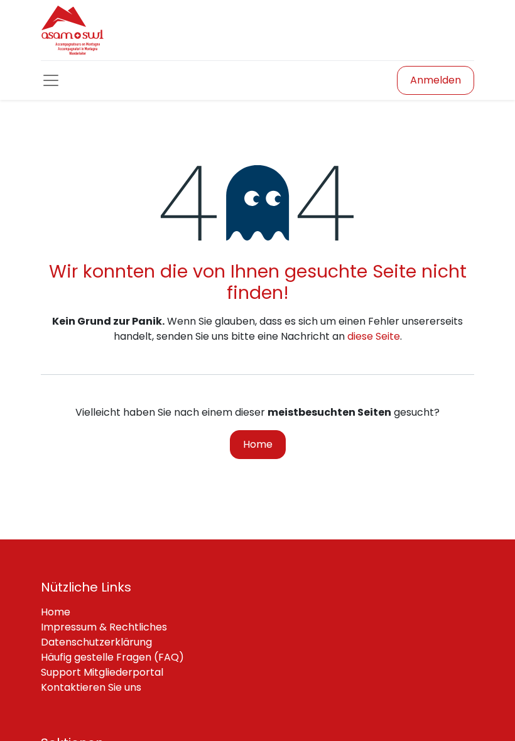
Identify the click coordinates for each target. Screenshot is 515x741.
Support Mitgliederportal (102, 672)
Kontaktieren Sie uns (91, 687)
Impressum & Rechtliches (104, 627)
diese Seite (373, 336)
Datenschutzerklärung (96, 642)
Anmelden (435, 80)
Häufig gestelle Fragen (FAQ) (112, 657)
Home (258, 444)
